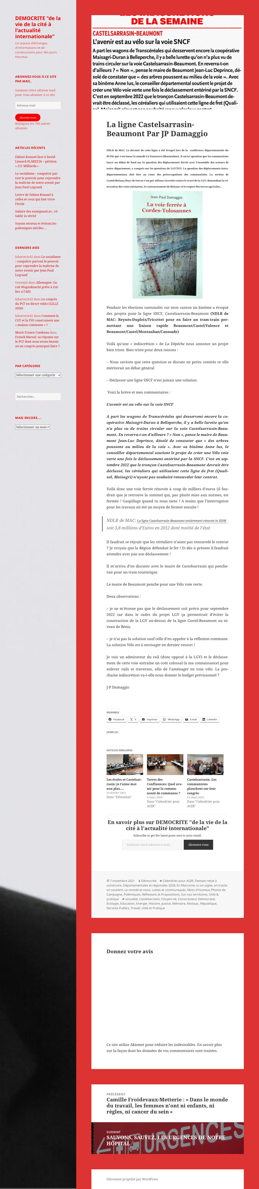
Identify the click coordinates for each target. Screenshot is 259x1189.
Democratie (206, 899)
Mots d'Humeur (198, 890)
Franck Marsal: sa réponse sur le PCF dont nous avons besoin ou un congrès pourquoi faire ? (37, 341)
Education (127, 903)
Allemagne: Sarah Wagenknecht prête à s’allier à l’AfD (37, 287)
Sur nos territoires (194, 894)
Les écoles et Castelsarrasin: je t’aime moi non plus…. (124, 784)
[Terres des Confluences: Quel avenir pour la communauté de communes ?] (165, 764)
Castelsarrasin (149, 899)
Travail (135, 908)
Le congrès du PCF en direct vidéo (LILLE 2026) (36, 303)
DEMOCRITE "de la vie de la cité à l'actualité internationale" (38, 27)
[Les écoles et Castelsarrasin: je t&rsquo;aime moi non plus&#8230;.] (125, 764)
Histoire (154, 903)
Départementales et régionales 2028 (149, 885)
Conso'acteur (187, 899)
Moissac (193, 903)
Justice (166, 903)
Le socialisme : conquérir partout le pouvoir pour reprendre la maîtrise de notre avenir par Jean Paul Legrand (38, 266)
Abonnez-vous (27, 117)
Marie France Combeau (32, 332)
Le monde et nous (137, 890)
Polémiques (132, 894)
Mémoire (178, 903)
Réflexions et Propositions (161, 894)
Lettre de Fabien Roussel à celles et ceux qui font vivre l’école (35, 199)
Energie (141, 903)
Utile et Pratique (153, 908)
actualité (131, 899)
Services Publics (118, 908)
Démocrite (148, 881)
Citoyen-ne (169, 899)
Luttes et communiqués (169, 890)
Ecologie (113, 903)
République (208, 903)
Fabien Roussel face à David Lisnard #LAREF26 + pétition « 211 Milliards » (36, 161)
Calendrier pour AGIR (178, 881)
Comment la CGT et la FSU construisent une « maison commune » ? (37, 320)
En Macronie (186, 885)
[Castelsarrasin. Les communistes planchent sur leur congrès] (205, 764)
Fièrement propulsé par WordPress (132, 1179)
